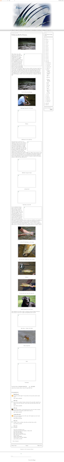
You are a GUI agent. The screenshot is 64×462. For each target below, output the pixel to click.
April (47, 97)
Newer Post (14, 445)
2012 (46, 58)
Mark (14, 400)
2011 (46, 60)
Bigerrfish (15, 394)
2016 (46, 53)
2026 (46, 39)
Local (49, 30)
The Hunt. (47, 86)
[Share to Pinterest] (34, 386)
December (48, 62)
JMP (14, 408)
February (48, 100)
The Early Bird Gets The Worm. (48, 80)
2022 (46, 45)
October (48, 65)
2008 (46, 104)
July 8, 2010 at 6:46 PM (18, 423)
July (47, 69)
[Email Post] (29, 386)
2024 (46, 42)
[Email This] (31, 386)
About (17, 30)
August (48, 68)
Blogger (34, 460)
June (47, 94)
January (48, 101)
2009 (46, 103)
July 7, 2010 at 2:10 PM (18, 412)
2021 (46, 46)
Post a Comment (16, 441)
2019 (46, 49)
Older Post (39, 445)
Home (13, 30)
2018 (46, 50)
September (48, 66)
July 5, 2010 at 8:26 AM (18, 398)
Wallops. (47, 83)
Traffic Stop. (48, 85)
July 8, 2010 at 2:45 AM (18, 418)
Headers (44, 30)
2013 (46, 57)
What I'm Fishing (27, 30)
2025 (46, 41)
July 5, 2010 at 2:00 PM (18, 405)
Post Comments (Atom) (29, 449)
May (47, 96)
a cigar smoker (16, 414)
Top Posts (21, 30)
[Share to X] (32, 386)
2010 (46, 61)
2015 (46, 54)
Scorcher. (47, 82)
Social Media (34, 30)
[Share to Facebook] (33, 386)
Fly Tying (39, 30)
